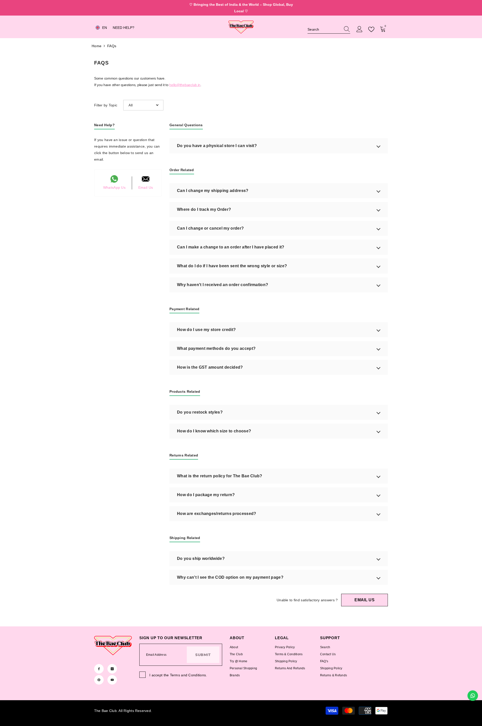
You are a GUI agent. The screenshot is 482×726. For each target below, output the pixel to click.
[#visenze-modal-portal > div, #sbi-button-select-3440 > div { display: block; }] (329, 29)
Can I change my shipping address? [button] (213, 190)
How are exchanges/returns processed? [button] (216, 513)
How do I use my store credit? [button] (206, 329)
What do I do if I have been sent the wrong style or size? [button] (232, 266)
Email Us (364, 600)
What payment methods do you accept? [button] (216, 348)
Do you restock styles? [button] (200, 412)
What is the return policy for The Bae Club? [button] (219, 476)
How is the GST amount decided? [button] (210, 367)
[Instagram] (112, 669)
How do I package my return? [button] (206, 495)
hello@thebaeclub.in (184, 85)
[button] (143, 105)
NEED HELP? (123, 28)
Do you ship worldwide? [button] (201, 558)
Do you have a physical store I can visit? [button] (217, 146)
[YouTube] (112, 680)
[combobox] (324, 29)
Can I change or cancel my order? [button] (210, 228)
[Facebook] (99, 669)
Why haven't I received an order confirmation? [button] (222, 285)
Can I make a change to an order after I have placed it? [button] (230, 247)
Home (96, 46)
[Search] (329, 29)
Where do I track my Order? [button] (204, 209)
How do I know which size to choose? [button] (214, 431)
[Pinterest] (99, 680)
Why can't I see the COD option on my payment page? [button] (230, 577)
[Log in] (359, 29)
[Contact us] (472, 695)
